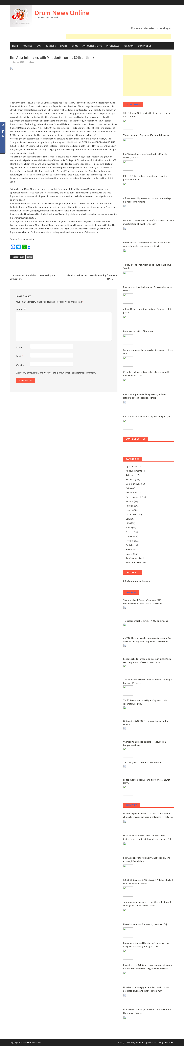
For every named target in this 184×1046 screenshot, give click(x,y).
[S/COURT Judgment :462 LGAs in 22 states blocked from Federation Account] (128, 892)
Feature (130, 501)
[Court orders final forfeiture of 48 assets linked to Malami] (128, 298)
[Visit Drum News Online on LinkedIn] (128, 447)
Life (128, 523)
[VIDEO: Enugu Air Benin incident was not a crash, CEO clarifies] (128, 125)
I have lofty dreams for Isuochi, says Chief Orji (145, 924)
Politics (27, 46)
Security (130, 549)
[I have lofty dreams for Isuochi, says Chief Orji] (128, 932)
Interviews (112, 46)
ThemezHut (169, 1042)
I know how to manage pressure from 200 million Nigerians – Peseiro (147, 1011)
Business (51, 46)
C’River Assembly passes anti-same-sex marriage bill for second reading (147, 200)
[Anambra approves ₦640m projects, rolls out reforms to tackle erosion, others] (128, 406)
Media (129, 527)
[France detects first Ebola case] (128, 339)
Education (131, 492)
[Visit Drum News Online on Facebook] (160, 447)
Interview (131, 805)
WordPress (140, 1042)
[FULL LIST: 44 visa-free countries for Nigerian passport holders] (128, 188)
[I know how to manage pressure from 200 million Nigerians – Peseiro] (128, 1021)
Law (39, 46)
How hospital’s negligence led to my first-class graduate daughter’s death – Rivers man (146, 989)
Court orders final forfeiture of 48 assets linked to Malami (147, 288)
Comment (21, 308)
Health (129, 510)
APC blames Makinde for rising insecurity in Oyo (146, 416)
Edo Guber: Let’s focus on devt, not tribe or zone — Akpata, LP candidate (147, 859)
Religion (129, 46)
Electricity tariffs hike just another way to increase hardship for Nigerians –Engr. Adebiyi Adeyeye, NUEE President (147, 967)
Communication (134, 483)
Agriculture (131, 466)
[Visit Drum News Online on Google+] (138, 447)
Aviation (130, 475)
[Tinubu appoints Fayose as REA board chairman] (128, 143)
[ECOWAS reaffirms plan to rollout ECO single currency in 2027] (128, 165)
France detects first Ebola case (138, 331)
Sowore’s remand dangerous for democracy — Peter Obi (148, 351)
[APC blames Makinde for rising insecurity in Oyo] (128, 425)
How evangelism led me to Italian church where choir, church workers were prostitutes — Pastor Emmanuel (146, 815)
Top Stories (131, 558)
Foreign (130, 505)
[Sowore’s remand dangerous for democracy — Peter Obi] (128, 362)
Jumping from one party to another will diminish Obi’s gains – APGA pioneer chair (147, 904)
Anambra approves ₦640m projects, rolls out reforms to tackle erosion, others (145, 396)
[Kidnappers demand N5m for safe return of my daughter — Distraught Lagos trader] (128, 955)
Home (15, 46)
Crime (75, 46)
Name (19, 347)
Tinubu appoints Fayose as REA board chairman (146, 135)
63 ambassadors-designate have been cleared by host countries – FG (146, 374)
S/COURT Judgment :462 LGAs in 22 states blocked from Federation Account (148, 881)
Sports (129, 553)
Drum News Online (62, 12)
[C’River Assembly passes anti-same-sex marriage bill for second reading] (128, 210)
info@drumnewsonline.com (137, 581)
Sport (63, 46)
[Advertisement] (147, 75)
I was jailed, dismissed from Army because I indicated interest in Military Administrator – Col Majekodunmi (147, 837)
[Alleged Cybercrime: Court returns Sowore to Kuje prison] (128, 321)
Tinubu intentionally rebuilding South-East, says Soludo (147, 266)
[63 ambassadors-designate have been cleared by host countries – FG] (128, 384)
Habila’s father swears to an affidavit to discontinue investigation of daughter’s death (148, 222)
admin (31, 62)
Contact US (145, 46)
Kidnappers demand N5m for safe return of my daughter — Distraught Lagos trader (146, 945)
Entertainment (133, 497)
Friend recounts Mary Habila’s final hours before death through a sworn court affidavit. (146, 244)
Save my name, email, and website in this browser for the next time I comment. (57, 372)
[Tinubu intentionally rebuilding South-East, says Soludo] (128, 276)
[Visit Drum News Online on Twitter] (149, 447)
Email (19, 356)
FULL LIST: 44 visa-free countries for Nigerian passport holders (145, 178)
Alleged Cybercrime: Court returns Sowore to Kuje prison (147, 311)
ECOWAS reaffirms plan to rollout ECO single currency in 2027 (145, 155)
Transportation (133, 562)
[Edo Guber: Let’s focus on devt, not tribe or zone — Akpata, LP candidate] (128, 869)
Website (20, 365)
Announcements (92, 46)
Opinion (130, 536)
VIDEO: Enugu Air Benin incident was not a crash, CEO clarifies (146, 115)
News (29, 257)
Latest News (133, 104)
